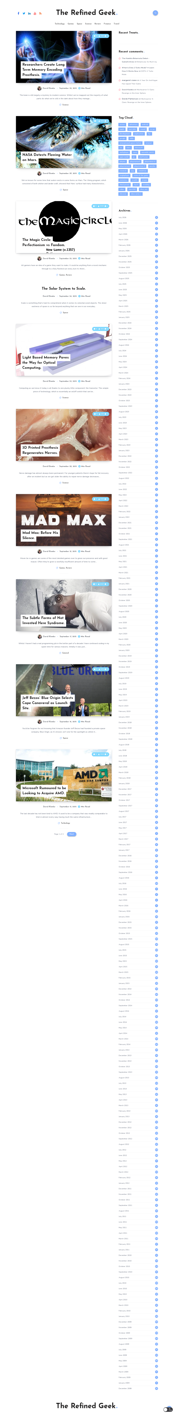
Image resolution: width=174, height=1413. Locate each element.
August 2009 (124, 1344)
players (122, 161)
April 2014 (123, 1033)
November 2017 (125, 795)
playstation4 (125, 166)
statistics (123, 180)
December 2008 (125, 1388)
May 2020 (123, 628)
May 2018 (123, 761)
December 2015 (125, 922)
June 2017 (123, 822)
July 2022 (122, 484)
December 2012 (125, 1122)
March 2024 (123, 373)
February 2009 (124, 1377)
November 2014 (125, 994)
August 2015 (124, 944)
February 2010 (124, 1311)
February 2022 (124, 511)
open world (124, 157)
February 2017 (124, 844)
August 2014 (124, 1011)
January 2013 (124, 1116)
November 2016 (125, 861)
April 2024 (123, 367)
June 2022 (123, 489)
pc (134, 157)
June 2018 (123, 756)
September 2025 (125, 273)
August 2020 (124, 611)
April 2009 (123, 1366)
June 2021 (123, 556)
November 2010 (125, 1261)
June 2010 (123, 1288)
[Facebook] (18, 13)
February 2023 (124, 445)
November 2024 (125, 328)
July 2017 (122, 817)
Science (88, 24)
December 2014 (125, 989)
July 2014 (122, 1017)
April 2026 (123, 234)
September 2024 (125, 339)
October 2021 (124, 534)
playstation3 (135, 161)
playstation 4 (150, 161)
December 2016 (125, 856)
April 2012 (123, 1166)
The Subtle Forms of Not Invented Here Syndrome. (43, 620)
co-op (152, 129)
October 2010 (124, 1266)
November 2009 (125, 1327)
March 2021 (123, 573)
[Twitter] (24, 13)
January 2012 (124, 1183)
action (122, 125)
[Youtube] (35, 13)
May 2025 (123, 295)
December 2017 (125, 789)
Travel (116, 24)
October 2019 (124, 667)
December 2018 (125, 722)
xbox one (143, 189)
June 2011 (123, 1222)
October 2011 (124, 1200)
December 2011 (125, 1189)
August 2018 (124, 745)
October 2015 (124, 933)
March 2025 (123, 306)
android (145, 125)
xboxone (123, 194)
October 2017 (124, 800)
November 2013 (125, 1061)
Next (71, 834)
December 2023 (125, 389)
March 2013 (123, 1105)
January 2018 (124, 783)
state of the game (141, 175)
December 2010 (125, 1255)
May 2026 (123, 228)
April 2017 (123, 833)
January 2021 (124, 584)
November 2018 (125, 728)
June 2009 (123, 1355)
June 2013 (123, 1089)
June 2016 (123, 889)
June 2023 (123, 423)
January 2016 (124, 917)
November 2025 (125, 262)
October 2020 (124, 600)
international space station (130, 143)
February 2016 (124, 911)
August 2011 (124, 1211)
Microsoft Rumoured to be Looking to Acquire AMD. (44, 790)
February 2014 (124, 1044)
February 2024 (124, 378)
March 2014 (123, 1039)
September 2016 (125, 872)
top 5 (136, 185)
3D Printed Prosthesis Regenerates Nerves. (40, 450)
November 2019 (125, 661)
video (122, 189)
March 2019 (123, 706)
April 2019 (123, 700)
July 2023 (122, 417)
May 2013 (123, 1094)
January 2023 (124, 450)
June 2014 (123, 1022)
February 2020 (124, 645)
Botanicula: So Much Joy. (147, 62)
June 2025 (123, 289)
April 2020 (123, 634)
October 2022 (124, 467)
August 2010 (124, 1277)
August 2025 (124, 278)
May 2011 (123, 1227)
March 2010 (123, 1305)
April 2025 (123, 301)
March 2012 (123, 1172)
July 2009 (122, 1350)
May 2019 (123, 695)
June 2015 (123, 955)
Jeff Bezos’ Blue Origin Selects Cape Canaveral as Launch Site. (47, 703)
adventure (133, 125)
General (65, 653)
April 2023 (123, 434)
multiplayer (124, 152)
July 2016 (122, 883)
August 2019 (124, 678)
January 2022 (124, 517)
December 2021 (125, 523)
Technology (60, 24)
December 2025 (125, 256)
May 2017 (123, 828)
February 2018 (124, 778)
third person (124, 185)
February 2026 (124, 245)
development (125, 134)
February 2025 (124, 312)
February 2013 (124, 1111)
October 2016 (124, 867)
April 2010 (123, 1300)
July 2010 (122, 1283)
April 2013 (123, 1100)
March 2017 (123, 839)
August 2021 (124, 545)
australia (132, 129)
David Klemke (128, 90)
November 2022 (125, 462)
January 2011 (124, 1250)
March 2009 (123, 1372)
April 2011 (123, 1233)
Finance (107, 24)
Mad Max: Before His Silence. (40, 535)
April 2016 (123, 900)
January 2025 (124, 317)
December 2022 (125, 456)
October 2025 (124, 267)
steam (144, 180)
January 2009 (124, 1383)
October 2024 (124, 334)
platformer (144, 157)
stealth (134, 180)
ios (121, 148)
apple (122, 129)
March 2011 (123, 1239)
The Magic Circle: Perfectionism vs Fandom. (43, 242)
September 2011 (125, 1205)
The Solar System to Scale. (64, 289)
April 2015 (123, 967)
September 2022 (125, 473)
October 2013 (124, 1066)
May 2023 (123, 428)
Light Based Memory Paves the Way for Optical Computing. (45, 363)
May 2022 (123, 495)
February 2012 (124, 1177)
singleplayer (124, 175)
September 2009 (125, 1338)
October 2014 (124, 1000)
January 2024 (124, 384)
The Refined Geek (86, 13)
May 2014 (123, 1028)
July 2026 (122, 217)
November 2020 (125, 595)
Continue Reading (100, 76)
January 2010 (124, 1316)
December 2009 (125, 1322)
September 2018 (125, 739)
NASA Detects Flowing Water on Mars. (47, 157)
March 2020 (123, 639)
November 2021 (125, 528)
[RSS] (40, 13)
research (123, 171)
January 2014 (124, 1050)
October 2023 (124, 400)
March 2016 (123, 906)
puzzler (152, 166)
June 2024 (123, 356)
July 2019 (122, 684)
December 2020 (125, 589)
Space (79, 24)
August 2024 (124, 345)
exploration (138, 134)
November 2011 (125, 1194)
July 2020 (122, 617)
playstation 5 (139, 166)
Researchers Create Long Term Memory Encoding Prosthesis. (43, 70)
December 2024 (125, 323)
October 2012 (124, 1133)
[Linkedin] (29, 13)
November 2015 (125, 928)
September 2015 (125, 939)
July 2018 (122, 750)
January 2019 (124, 717)
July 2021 (122, 550)
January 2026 (124, 251)
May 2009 (123, 1361)
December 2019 (125, 656)
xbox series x (136, 194)
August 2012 (124, 1144)
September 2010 (125, 1272)
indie (132, 138)
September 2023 (125, 406)
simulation (142, 171)
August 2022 (124, 478)
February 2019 (124, 711)
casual (142, 129)
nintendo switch (148, 152)
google (122, 138)
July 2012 (122, 1150)
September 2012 (125, 1139)
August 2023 (124, 412)
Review (98, 24)
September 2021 (125, 539)
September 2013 (125, 1072)
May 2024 (123, 362)
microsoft (139, 148)
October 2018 (124, 733)
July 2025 (122, 284)
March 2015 (123, 972)
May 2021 (123, 561)
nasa (135, 152)
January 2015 (124, 983)
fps (149, 134)
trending (146, 185)
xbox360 (132, 189)
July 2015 (122, 950)
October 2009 (124, 1333)
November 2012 (125, 1128)
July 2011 (122, 1216)
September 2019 (125, 672)
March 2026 (123, 240)
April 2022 (123, 500)
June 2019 (123, 689)
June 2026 (123, 223)
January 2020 (124, 650)
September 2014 (125, 1005)
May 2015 (123, 961)
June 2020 (123, 622)
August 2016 (124, 878)
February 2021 (124, 578)
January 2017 (124, 850)
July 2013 (122, 1083)
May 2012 (123, 1161)
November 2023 (125, 395)
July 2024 (122, 351)
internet (149, 143)
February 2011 (124, 1244)
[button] (168, 1409)
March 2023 (123, 439)
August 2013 (124, 1078)
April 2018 (123, 767)
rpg (132, 171)
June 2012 (123, 1155)
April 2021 (123, 567)
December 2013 (125, 1055)
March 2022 (123, 506)
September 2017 (125, 806)
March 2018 (123, 772)
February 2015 (124, 978)
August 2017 (124, 811)
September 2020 (125, 606)
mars (128, 148)
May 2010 (123, 1294)
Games (71, 24)
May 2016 (123, 894)
